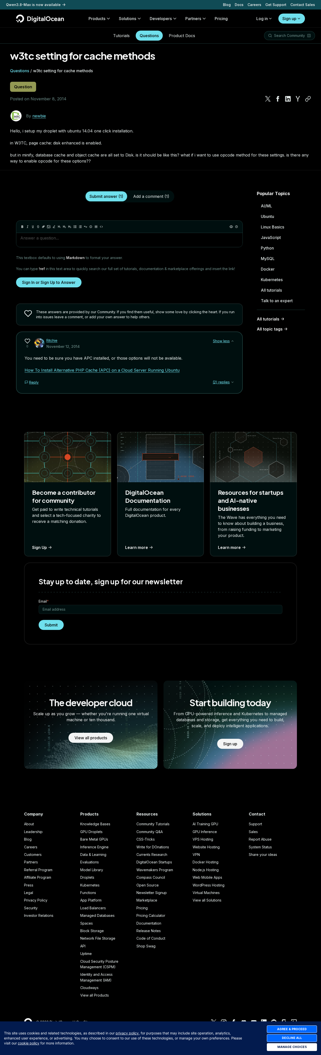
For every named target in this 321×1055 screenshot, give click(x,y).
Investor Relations (38, 915)
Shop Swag (145, 946)
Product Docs (182, 35)
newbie (39, 115)
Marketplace (146, 900)
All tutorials (271, 290)
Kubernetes (272, 279)
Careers (254, 5)
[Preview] (231, 227)
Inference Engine (94, 847)
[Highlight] (54, 227)
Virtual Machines (206, 892)
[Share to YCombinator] (298, 99)
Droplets (87, 877)
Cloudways (89, 988)
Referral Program (38, 870)
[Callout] (91, 227)
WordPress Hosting (208, 885)
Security (31, 908)
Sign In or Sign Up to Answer (48, 282)
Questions (149, 35)
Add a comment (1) (151, 196)
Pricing (142, 908)
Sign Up (39, 547)
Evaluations (89, 862)
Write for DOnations (152, 847)
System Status (260, 847)
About (29, 824)
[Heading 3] (70, 227)
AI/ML (266, 205)
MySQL (268, 258)
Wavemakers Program (154, 870)
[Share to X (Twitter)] (268, 99)
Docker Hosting (205, 862)
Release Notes (148, 931)
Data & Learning (93, 854)
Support (255, 824)
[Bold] (22, 227)
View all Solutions (207, 900)
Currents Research (151, 854)
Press (28, 885)
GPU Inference (205, 832)
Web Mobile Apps (207, 877)
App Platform (91, 900)
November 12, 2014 (63, 346)
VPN (196, 854)
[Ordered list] (80, 227)
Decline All (292, 1038)
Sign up (289, 18)
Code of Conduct (150, 938)
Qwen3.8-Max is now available (33, 5)
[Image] (49, 227)
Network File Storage (97, 938)
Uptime (86, 953)
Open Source (147, 885)
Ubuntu (267, 216)
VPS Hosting (203, 839)
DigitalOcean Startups (154, 862)
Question (23, 86)
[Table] (96, 227)
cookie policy (28, 1043)
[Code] (101, 227)
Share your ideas (263, 854)
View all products (90, 737)
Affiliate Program (37, 877)
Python (267, 248)
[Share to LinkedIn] (288, 99)
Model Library (91, 870)
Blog (227, 5)
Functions (88, 892)
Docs (239, 5)
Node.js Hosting (206, 870)
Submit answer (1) (106, 196)
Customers (33, 854)
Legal (28, 892)
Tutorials (121, 35)
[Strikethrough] (38, 227)
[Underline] (33, 227)
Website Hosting (206, 847)
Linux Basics (272, 226)
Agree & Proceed (292, 1029)
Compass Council (150, 877)
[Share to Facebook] (278, 99)
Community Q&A (149, 832)
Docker (268, 269)
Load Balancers (93, 908)
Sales (253, 832)
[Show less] (232, 341)
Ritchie (51, 340)
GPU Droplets (91, 832)
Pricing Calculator (150, 915)
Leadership (33, 832)
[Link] (43, 227)
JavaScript (271, 237)
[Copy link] (308, 99)
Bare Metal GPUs (94, 839)
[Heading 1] (59, 227)
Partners (31, 862)
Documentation (148, 923)
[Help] (236, 227)
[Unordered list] (75, 227)
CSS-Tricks (145, 839)
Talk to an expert (277, 300)
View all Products (94, 995)
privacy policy (127, 1033)
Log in (262, 18)
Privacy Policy (35, 900)
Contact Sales (302, 5)
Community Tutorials (153, 824)
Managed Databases (97, 915)
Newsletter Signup (151, 892)
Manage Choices (292, 1047)
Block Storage (92, 931)
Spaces (86, 923)
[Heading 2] (64, 227)
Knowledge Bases (95, 824)
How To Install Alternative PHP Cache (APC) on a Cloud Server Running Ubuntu (102, 370)
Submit (51, 624)
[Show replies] (232, 382)
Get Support (275, 5)
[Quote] (86, 227)
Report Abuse (260, 839)
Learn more (136, 547)
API (83, 946)
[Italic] (28, 227)
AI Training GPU (205, 824)
